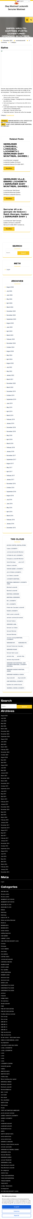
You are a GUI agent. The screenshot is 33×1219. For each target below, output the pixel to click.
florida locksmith (5, 1003)
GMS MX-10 (4, 1022)
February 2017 (11, 475)
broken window (5, 930)
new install (3, 1095)
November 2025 (11, 315)
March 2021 (10, 379)
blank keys (3, 912)
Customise (16, 1211)
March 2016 (10, 515)
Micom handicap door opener (8, 1079)
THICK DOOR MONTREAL (7, 1175)
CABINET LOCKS (5, 938)
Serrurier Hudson (11, 621)
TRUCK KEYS (4, 1183)
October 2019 (10, 395)
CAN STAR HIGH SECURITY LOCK (10, 941)
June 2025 (9, 327)
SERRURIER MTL (11, 642)
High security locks (6, 1032)
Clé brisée (3, 946)
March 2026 (10, 307)
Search (23, 253)
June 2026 (9, 295)
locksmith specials (6, 1066)
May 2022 (9, 371)
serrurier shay (10, 656)
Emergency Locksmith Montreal (15, 558)
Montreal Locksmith (12, 587)
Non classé (4, 1097)
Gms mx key (4, 1016)
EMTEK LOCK (4, 982)
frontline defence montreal (8, 1014)
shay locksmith (11, 678)
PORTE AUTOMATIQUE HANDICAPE (10, 1110)
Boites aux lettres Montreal (8, 920)
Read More (9, 168)
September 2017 (11, 459)
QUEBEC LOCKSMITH (6, 1118)
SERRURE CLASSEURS (7, 1141)
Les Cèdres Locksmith (13, 575)
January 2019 (10, 423)
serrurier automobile (6, 1147)
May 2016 (9, 507)
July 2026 (9, 291)
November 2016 (11, 483)
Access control (5, 894)
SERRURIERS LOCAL (6, 1162)
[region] (16, 1206)
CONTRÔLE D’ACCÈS (6, 962)
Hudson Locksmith (12, 565)
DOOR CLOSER (5, 967)
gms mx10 (21, 562)
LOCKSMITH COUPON (6, 1063)
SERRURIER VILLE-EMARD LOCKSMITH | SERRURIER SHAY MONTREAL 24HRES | (15, 183)
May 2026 (9, 299)
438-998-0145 (4, 891)
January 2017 (10, 479)
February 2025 (11, 339)
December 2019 (11, 391)
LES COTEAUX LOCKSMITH (14, 572)
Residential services (6, 1128)
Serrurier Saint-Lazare (12, 653)
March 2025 (10, 335)
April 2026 (9, 303)
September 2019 (11, 399)
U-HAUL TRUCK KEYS (6, 1186)
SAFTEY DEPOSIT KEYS (7, 1134)
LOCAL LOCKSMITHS (6, 1048)
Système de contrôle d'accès (14, 684)
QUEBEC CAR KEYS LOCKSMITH (9, 1115)
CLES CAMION (5, 949)
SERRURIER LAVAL (11, 624)
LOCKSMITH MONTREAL (13, 579)
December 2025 (11, 311)
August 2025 (10, 323)
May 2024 (9, 355)
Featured (3, 995)
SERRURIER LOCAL (6, 1152)
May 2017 (9, 467)
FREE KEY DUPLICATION (7, 1009)
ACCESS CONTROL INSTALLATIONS (16, 545)
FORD (2, 1006)
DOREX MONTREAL (6, 972)
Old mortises (4, 1105)
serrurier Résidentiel (6, 1160)
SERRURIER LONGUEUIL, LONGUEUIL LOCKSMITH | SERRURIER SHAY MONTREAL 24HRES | (15, 150)
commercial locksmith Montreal (15, 552)
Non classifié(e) (5, 1100)
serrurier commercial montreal (15, 617)
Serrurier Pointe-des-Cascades (15, 646)
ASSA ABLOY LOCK (6, 904)
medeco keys (4, 1076)
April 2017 (9, 471)
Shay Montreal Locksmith (7, 1165)
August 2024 (10, 351)
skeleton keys (4, 1173)
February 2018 (11, 447)
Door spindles (4, 969)
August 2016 (10, 495)
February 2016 (11, 519)
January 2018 (10, 451)
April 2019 (9, 411)
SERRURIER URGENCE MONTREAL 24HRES (16, 670)
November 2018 (11, 431)
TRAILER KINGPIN (5, 1181)
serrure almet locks (6, 1136)
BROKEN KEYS (4, 925)
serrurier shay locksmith (13, 659)
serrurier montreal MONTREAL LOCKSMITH (15, 638)
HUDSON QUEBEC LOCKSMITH (15, 569)
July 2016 (9, 499)
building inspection (6, 933)
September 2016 (11, 491)
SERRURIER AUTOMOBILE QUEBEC (10, 1149)
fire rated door (4, 1001)
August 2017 (10, 463)
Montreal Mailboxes (6, 1089)
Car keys (3, 943)
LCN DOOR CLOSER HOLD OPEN (9, 1045)
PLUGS (3, 1108)
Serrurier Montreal (11, 631)
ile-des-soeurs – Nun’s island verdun (10, 1037)
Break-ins (3, 923)
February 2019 (11, 419)
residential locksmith (6, 1123)
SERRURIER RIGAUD (12, 649)
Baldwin (3, 910)
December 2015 (11, 527)
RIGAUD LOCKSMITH (12, 611)
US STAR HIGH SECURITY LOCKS (9, 1191)
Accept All (16, 1207)
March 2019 (10, 415)
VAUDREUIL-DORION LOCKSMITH (15, 688)
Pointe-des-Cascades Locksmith (15, 607)
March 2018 (10, 443)
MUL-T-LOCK (4, 1092)
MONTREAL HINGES (6, 1082)
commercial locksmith (7, 959)
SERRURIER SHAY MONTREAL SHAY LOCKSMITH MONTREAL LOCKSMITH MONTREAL (16, 664)
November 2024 (11, 343)
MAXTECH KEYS (5, 1071)
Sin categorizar (5, 1170)
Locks (2, 1053)
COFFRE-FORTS (5, 956)
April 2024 (9, 359)
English (21, 1)
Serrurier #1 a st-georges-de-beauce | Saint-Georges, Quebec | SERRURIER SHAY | (16, 213)
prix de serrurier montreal (7, 1113)
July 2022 (9, 367)
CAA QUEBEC (4, 936)
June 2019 (9, 403)
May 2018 (9, 435)
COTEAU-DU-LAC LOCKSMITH (15, 555)
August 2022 (10, 363)
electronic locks (5, 977)
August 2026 (10, 287)
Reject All (16, 1215)
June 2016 (9, 503)
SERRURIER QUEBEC (6, 1157)
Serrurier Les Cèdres (12, 627)
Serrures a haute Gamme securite (10, 1144)
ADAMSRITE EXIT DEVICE (7, 899)
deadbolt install (5, 964)
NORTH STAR (4, 1102)
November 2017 (11, 455)
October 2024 (10, 347)
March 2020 (10, 387)
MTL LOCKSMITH (11, 600)
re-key (2, 1121)
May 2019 (9, 407)
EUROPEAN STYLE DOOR (7, 985)
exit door (3, 993)
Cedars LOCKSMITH (12, 548)
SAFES (2, 1131)
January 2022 (10, 375)
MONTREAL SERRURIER (13, 594)
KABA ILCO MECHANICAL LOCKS (10, 1040)
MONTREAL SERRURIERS (13, 597)
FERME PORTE (4, 998)
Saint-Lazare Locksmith (13, 614)
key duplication (5, 1042)
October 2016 (10, 487)
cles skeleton (4, 954)
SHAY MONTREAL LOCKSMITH (15, 681)
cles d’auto (4, 951)
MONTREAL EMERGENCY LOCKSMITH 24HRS (17, 583)
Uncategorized (10, 115)
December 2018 (11, 427)
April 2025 (9, 331)
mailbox (3, 1068)
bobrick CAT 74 (5, 917)
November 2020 (11, 383)
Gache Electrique (11, 562)
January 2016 (10, 523)
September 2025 (11, 319)
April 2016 (9, 511)
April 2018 (9, 439)
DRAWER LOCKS (5, 975)
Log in (8, 269)
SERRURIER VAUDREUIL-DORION (15, 674)
